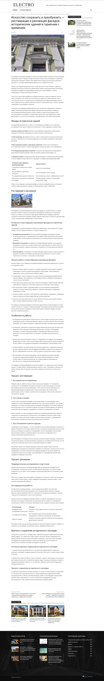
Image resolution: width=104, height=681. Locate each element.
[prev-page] (12, 626)
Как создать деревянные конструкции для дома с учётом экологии (26, 658)
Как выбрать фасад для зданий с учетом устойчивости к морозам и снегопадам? (38, 620)
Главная (13, 14)
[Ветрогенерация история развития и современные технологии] (43, 650)
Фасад (22, 14)
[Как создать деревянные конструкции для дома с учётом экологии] (15, 658)
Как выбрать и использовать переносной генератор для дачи (27, 641)
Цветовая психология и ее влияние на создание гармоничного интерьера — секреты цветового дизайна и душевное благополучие (55, 659)
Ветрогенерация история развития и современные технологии (54, 650)
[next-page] (15, 626)
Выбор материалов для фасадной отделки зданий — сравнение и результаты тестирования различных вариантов (53, 595)
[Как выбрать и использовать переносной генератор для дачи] (15, 641)
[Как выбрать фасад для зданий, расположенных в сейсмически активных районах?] (19, 611)
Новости (18, 14)
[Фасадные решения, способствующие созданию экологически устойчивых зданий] (71, 44)
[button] (91, 10)
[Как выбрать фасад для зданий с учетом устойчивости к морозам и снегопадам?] (38, 611)
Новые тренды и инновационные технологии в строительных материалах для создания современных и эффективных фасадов (23, 595)
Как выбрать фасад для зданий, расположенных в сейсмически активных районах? (18, 620)
